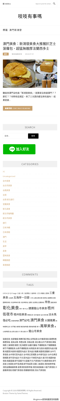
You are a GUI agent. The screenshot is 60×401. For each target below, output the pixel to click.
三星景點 (27, 293)
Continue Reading (21, 108)
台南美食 (6, 190)
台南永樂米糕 (38, 298)
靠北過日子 (24, 332)
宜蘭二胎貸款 (38, 364)
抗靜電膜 (14, 339)
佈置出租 (23, 342)
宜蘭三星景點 (33, 302)
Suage (14, 293)
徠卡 (20, 309)
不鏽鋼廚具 (42, 345)
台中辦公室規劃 (30, 354)
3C (4, 171)
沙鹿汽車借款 (49, 367)
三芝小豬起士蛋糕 (43, 293)
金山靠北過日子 (14, 332)
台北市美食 (7, 185)
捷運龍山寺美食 (37, 308)
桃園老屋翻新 (44, 351)
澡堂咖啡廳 (15, 321)
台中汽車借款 (46, 342)
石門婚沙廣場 (15, 327)
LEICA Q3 (6, 293)
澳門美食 (37, 320)
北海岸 (11, 298)
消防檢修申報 (49, 364)
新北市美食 (7, 218)
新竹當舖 (18, 361)
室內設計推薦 (33, 351)
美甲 (4, 246)
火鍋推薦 (50, 320)
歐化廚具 (40, 348)
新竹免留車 (28, 364)
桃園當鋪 (10, 361)
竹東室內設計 (36, 357)
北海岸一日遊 (21, 297)
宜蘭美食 (6, 204)
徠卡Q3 (25, 309)
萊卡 (38, 327)
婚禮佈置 (53, 339)
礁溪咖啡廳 (24, 327)
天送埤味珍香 (15, 302)
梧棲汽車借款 (17, 370)
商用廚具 (32, 348)
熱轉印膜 (22, 339)
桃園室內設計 (21, 351)
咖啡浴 (45, 298)
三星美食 (33, 293)
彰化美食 (6, 209)
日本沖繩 (6, 227)
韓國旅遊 (6, 260)
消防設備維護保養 (10, 367)
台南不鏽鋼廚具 (22, 348)
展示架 (45, 357)
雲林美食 (6, 255)
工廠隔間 (10, 345)
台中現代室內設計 (16, 354)
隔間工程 (18, 345)
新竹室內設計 (14, 357)
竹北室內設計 (25, 357)
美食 (4, 251)
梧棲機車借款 (29, 370)
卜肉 (31, 298)
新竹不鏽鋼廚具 (9, 348)
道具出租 (15, 342)
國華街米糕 (52, 298)
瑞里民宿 (6, 339)
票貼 (28, 339)
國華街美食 (6, 302)
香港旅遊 (6, 265)
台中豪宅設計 (42, 354)
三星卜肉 (20, 293)
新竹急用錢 (18, 364)
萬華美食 (47, 326)
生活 (4, 241)
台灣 (4, 195)
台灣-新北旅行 (8, 199)
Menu (8, 4)
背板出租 (31, 342)
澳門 (4, 237)
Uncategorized (9, 176)
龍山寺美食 (35, 331)
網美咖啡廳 (32, 327)
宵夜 (47, 302)
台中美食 (6, 181)
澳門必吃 (24, 320)
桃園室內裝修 (10, 351)
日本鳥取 (6, 232)
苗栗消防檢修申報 (25, 367)
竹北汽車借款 (35, 361)
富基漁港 (54, 302)
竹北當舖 (25, 361)
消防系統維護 (38, 367)
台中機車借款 (43, 339)
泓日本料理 (44, 315)
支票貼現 (34, 339)
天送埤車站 (24, 302)
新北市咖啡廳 (8, 213)
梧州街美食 (20, 314)
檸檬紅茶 (30, 315)
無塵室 (25, 345)
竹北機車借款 (46, 361)
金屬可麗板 (32, 345)
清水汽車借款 (40, 370)
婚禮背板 (6, 342)
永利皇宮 (37, 315)
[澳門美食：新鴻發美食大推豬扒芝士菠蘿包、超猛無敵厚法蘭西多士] (30, 73)
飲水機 (38, 342)
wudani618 (17, 54)
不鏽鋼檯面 (51, 345)
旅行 (5, 54)
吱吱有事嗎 (30, 16)
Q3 (11, 293)
